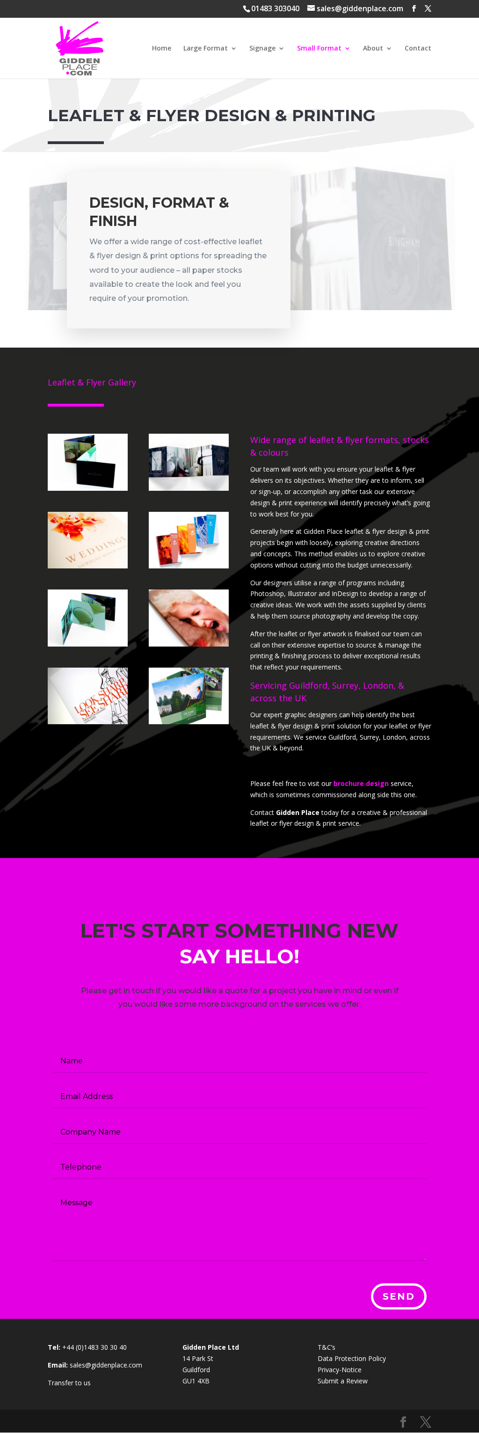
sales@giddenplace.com (106, 1364)
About (373, 48)
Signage (262, 48)
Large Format (205, 48)
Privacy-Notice (340, 1369)
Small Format (319, 48)
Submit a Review (343, 1380)
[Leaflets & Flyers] (88, 488)
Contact (418, 48)
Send (399, 1296)
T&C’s (326, 1347)
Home (161, 48)
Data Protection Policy (352, 1358)
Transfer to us (69, 1382)
